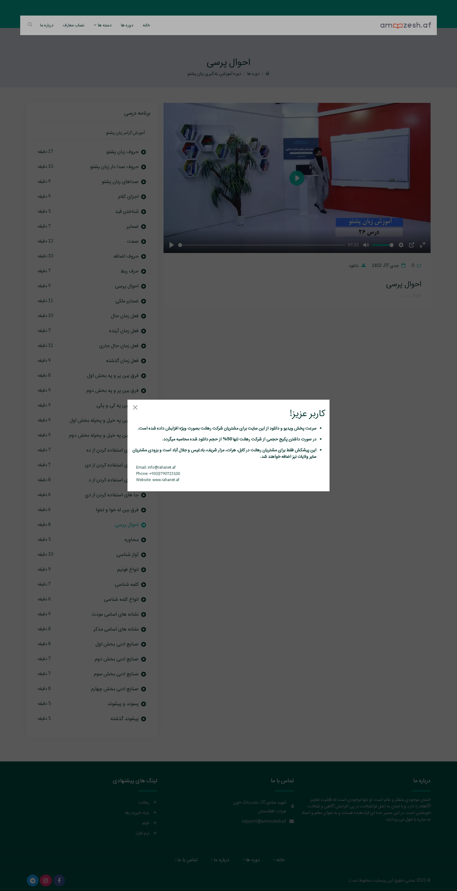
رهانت (205, 428)
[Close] (135, 407)
